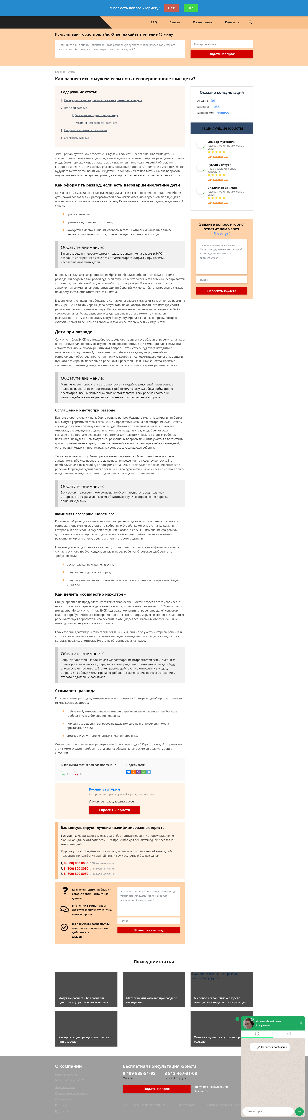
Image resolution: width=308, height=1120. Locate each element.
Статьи (175, 22)
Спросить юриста (114, 810)
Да (191, 8)
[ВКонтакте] (128, 772)
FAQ (154, 22)
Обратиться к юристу (149, 930)
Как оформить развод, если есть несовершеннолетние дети (103, 100)
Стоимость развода (76, 137)
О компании (202, 22)
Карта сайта (187, 1105)
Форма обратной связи (71, 1093)
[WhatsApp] (143, 772)
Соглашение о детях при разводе (96, 115)
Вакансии (61, 1111)
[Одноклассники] (133, 772)
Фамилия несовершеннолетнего (96, 122)
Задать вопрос (222, 54)
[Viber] (138, 772)
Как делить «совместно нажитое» (85, 130)
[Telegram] (148, 772)
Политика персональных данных (227, 1105)
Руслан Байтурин (104, 789)
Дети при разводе (75, 107)
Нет (171, 8)
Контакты (232, 22)
